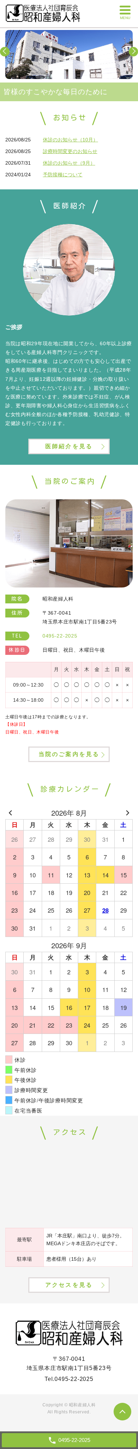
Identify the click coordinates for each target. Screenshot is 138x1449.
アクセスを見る (69, 1285)
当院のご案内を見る (69, 754)
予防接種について (62, 174)
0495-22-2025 (73, 1379)
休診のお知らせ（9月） (69, 163)
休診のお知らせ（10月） (70, 139)
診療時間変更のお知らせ (70, 151)
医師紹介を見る (69, 446)
